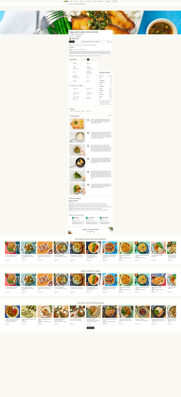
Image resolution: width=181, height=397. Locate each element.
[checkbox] (72, 220)
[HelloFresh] (66, 1)
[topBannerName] (90, 8)
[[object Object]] (108, 42)
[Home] (67, 4)
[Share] (111, 42)
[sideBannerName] (105, 63)
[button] (88, 60)
